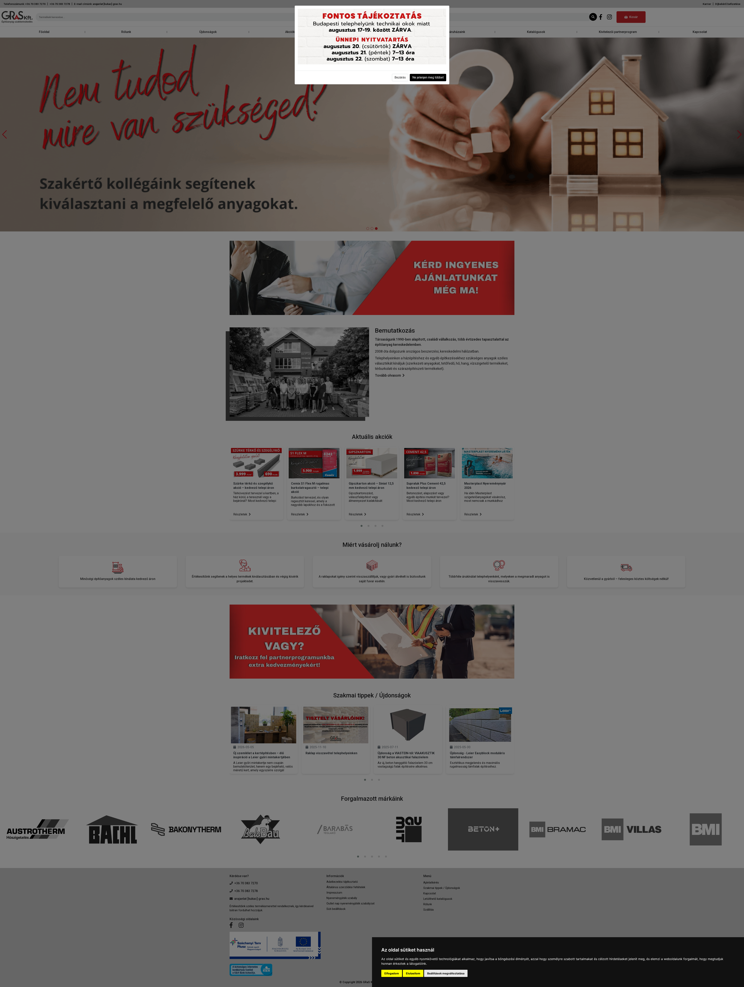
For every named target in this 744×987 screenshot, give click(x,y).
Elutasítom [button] (413, 973)
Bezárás (400, 77)
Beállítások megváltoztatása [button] (445, 973)
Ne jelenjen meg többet (428, 77)
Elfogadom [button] (391, 973)
